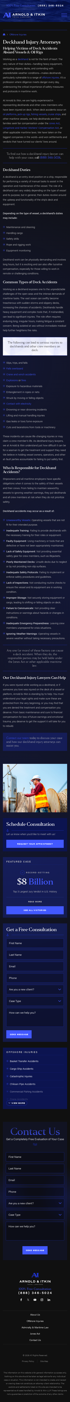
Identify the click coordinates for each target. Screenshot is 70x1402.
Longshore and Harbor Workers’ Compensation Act (31, 127)
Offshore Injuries (18, 34)
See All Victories (35, 910)
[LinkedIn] (49, 1299)
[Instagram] (42, 1299)
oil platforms (9, 114)
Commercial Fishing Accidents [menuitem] (26, 1091)
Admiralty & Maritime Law (35, 1327)
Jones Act (54, 123)
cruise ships (54, 114)
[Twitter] (28, 1299)
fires (23, 380)
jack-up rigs (24, 114)
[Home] (24, 15)
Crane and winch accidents (21, 374)
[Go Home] (4, 34)
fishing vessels (39, 114)
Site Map (44, 1361)
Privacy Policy (28, 1361)
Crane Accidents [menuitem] (19, 1099)
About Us (35, 1314)
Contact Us (35, 1340)
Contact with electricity (18, 403)
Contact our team (17, 738)
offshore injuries (50, 77)
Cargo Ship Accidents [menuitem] (21, 1068)
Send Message (19, 1034)
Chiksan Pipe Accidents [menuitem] (22, 1084)
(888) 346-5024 (51, 5)
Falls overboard (14, 368)
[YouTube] (35, 1299)
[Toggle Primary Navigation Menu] (64, 15)
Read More (35, 901)
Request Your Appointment (35, 843)
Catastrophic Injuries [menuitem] (21, 1076)
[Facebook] (21, 1299)
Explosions (12, 380)
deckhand (23, 59)
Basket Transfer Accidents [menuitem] (24, 1061)
